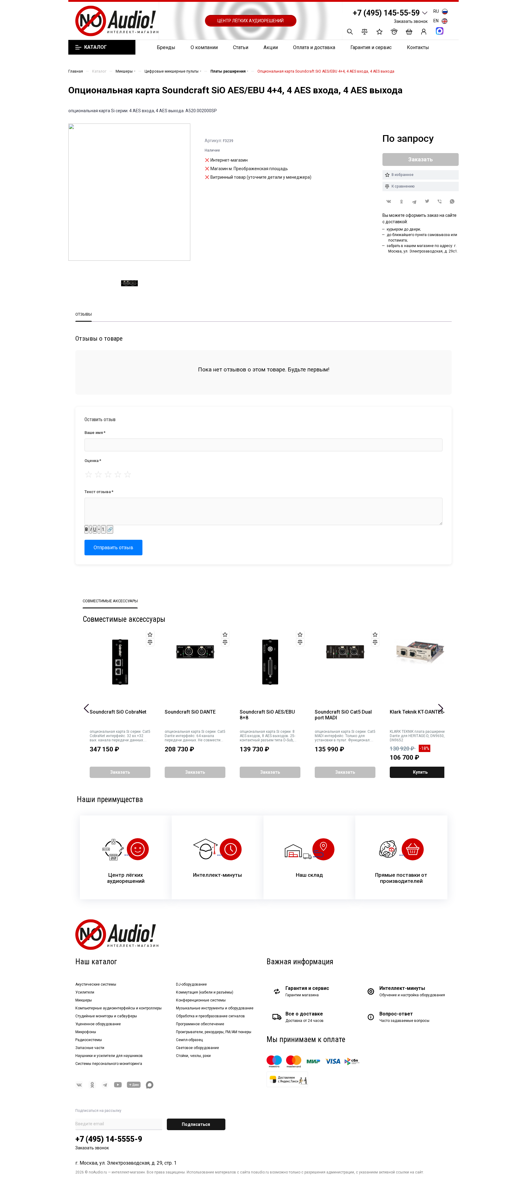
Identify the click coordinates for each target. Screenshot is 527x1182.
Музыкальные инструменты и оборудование (214, 1008)
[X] (427, 201)
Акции (271, 47)
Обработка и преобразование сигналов (210, 1016)
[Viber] (439, 201)
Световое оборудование (197, 1048)
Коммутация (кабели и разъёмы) (204, 992)
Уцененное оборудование (98, 1024)
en (436, 20)
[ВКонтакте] (388, 201)
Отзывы (83, 314)
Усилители (84, 992)
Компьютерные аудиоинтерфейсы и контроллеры (118, 1008)
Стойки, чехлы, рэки (193, 1056)
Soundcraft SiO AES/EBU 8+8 (267, 715)
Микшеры (83, 1000)
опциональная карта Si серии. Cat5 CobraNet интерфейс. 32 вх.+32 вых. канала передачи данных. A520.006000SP (120, 735)
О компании (204, 47)
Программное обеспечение (200, 1024)
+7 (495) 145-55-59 (386, 13)
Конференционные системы (201, 1000)
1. (103, 529)
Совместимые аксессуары (110, 601)
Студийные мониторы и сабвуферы (106, 1016)
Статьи (240, 47)
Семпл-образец (189, 1040)
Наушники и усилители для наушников (109, 1056)
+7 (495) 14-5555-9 (108, 1139)
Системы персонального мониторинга (108, 1064)
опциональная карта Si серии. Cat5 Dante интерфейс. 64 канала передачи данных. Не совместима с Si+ (195, 735)
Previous (86, 708)
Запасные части (89, 1048)
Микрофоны (85, 1032)
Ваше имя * (95, 432)
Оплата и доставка (314, 47)
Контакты (418, 47)
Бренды (166, 47)
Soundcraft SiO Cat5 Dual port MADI (343, 715)
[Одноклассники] (401, 201)
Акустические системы (95, 984)
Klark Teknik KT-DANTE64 (418, 712)
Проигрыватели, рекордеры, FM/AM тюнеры (213, 1032)
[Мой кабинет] (424, 31)
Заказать (120, 772)
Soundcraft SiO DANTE (190, 712)
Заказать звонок (411, 21)
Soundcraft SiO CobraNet (118, 712)
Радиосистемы (88, 1040)
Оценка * (92, 460)
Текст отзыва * (98, 491)
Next (440, 708)
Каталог (95, 47)
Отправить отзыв (113, 547)
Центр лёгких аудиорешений (250, 20)
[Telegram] (414, 201)
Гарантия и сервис (371, 47)
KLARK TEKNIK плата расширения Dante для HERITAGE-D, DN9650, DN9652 (418, 735)
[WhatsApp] (452, 201)
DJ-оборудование (191, 984)
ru (436, 11)
